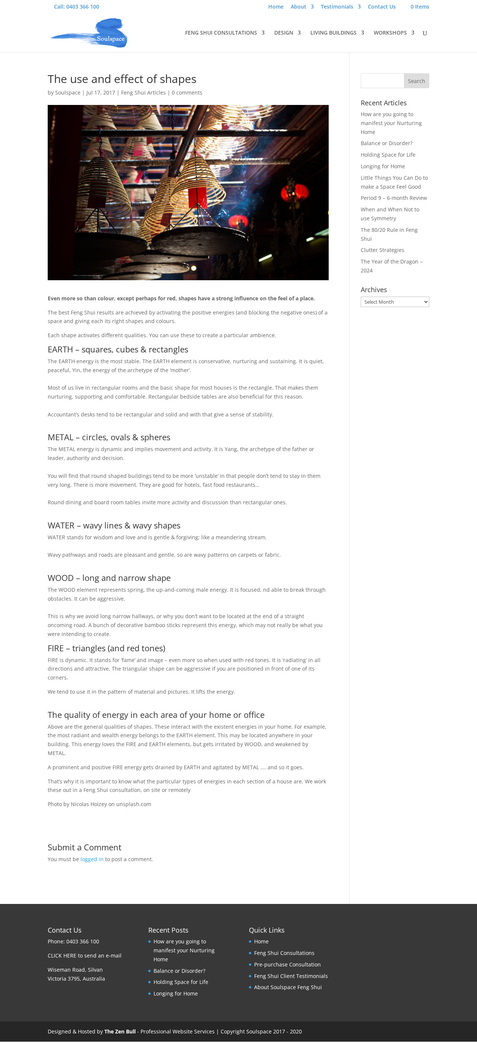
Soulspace (67, 92)
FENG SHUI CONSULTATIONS (221, 33)
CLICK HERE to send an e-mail (84, 955)
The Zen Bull (120, 1031)
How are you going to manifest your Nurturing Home (391, 123)
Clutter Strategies (382, 249)
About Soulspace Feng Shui (288, 987)
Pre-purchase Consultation (287, 964)
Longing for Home (383, 166)
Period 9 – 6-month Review (394, 197)
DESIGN (283, 33)
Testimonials (337, 7)
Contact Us (382, 7)
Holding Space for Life (388, 154)
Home (276, 7)
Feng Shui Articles (143, 92)
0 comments (187, 92)
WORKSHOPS (390, 33)
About (298, 7)
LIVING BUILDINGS (333, 33)
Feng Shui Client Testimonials (291, 975)
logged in (92, 859)
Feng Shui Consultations (284, 952)
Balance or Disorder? (387, 143)
